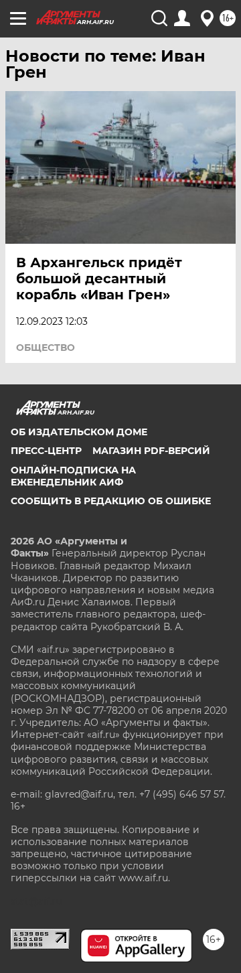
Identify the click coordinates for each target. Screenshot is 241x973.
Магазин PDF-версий (151, 451)
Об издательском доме (79, 432)
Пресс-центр (46, 451)
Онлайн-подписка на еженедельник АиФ (73, 476)
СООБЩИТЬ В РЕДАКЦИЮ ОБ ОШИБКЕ (111, 501)
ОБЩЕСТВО (45, 347)
